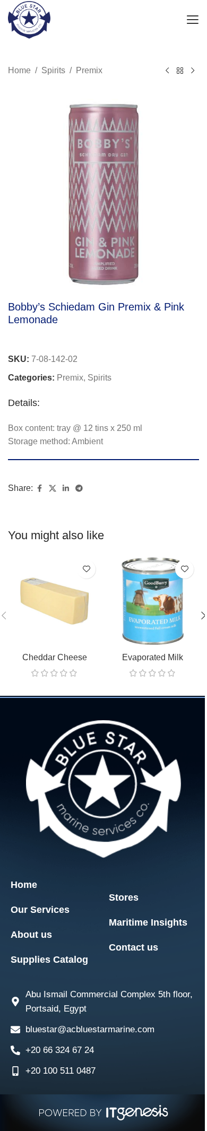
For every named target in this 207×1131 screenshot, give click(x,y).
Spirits (53, 70)
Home (19, 70)
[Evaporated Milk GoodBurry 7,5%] (152, 601)
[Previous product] (167, 71)
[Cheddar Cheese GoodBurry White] (54, 601)
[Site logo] (29, 19)
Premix (89, 70)
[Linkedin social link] (65, 488)
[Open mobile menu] (192, 20)
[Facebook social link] (39, 488)
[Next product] (192, 71)
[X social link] (52, 488)
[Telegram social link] (79, 488)
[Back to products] (180, 71)
